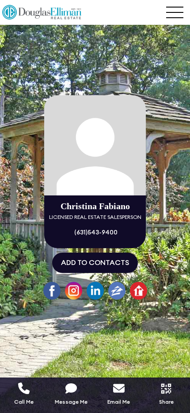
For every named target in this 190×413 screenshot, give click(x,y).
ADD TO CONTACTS (95, 262)
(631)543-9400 (95, 233)
